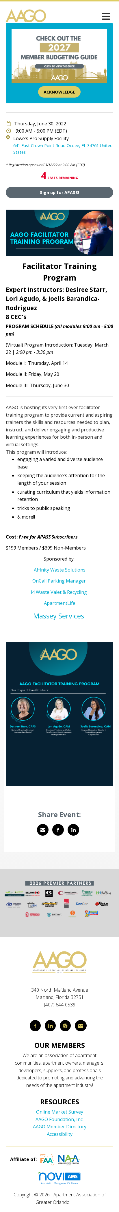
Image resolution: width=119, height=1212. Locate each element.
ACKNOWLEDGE (59, 92)
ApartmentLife (59, 603)
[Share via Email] (43, 830)
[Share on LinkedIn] (73, 830)
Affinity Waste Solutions (59, 570)
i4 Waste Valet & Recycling (59, 592)
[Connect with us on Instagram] (65, 1025)
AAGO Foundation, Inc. (59, 1119)
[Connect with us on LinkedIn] (50, 1025)
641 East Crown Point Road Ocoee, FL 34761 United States (63, 149)
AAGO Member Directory (59, 1126)
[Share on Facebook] (58, 830)
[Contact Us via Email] (81, 1025)
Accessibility (59, 1134)
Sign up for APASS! (59, 192)
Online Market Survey (59, 1112)
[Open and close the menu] (80, 16)
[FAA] (47, 1159)
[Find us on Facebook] (35, 1025)
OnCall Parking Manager (59, 581)
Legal (77, 1202)
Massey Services (59, 615)
